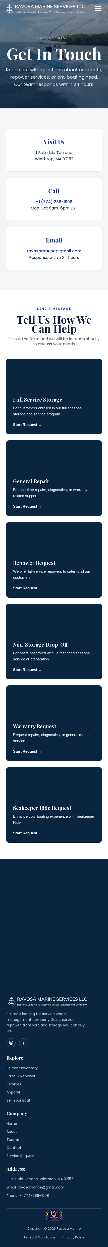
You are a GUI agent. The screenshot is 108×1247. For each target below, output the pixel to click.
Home (12, 1123)
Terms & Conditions (40, 1237)
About (12, 1131)
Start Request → (27, 424)
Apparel (13, 1092)
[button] (98, 8)
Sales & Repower (21, 1076)
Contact (14, 1147)
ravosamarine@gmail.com (54, 251)
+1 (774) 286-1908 (54, 202)
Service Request (21, 1155)
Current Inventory (22, 1068)
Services (14, 1084)
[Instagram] (11, 1042)
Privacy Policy (74, 1237)
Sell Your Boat (18, 1100)
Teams (13, 1139)
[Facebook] (23, 1042)
